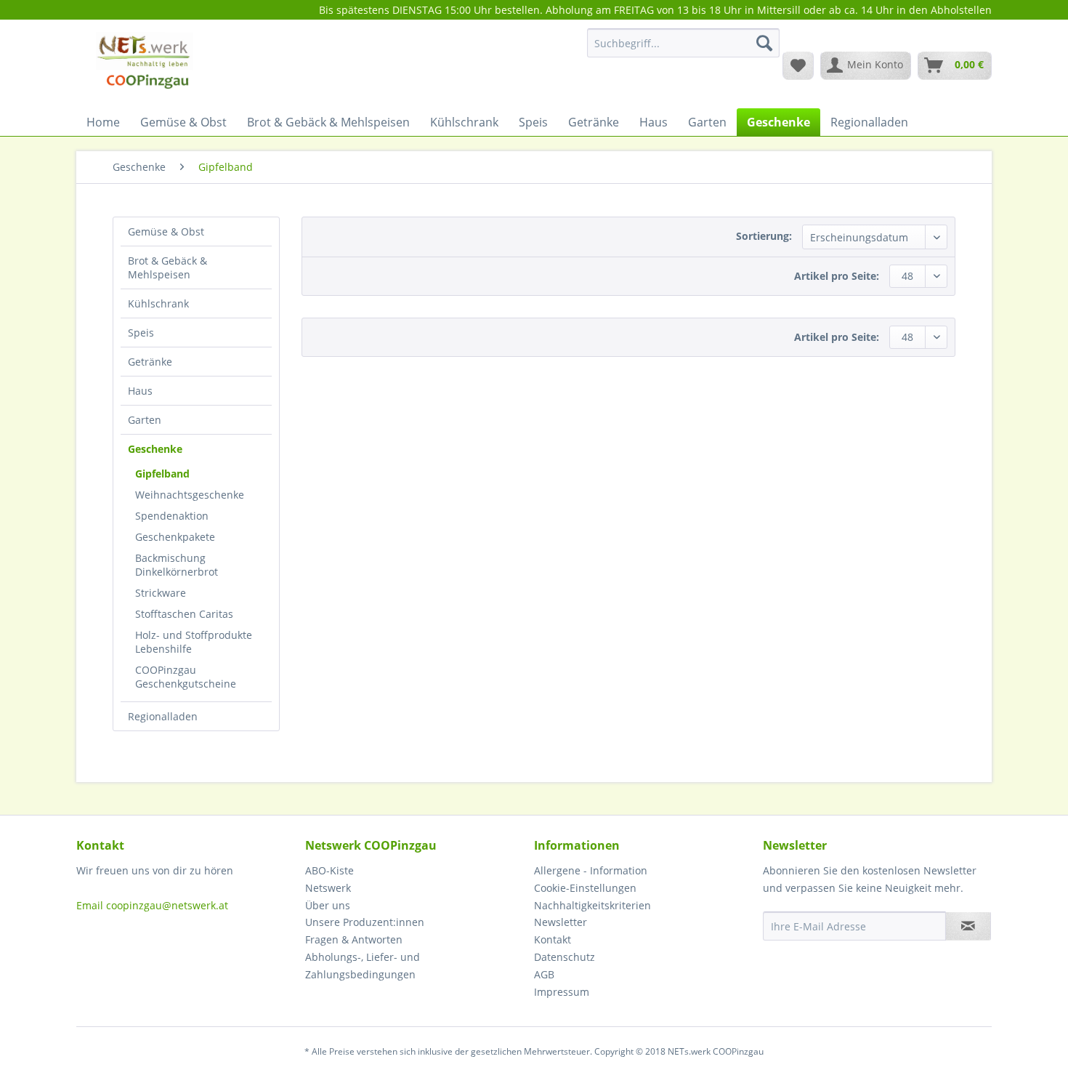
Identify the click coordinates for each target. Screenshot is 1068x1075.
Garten (144, 420)
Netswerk (328, 888)
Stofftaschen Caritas (184, 614)
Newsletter (560, 922)
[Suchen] (764, 42)
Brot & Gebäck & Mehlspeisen (167, 267)
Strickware (160, 593)
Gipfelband (162, 473)
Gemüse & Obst (166, 231)
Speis (141, 332)
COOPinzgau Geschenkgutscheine (185, 677)
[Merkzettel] (798, 65)
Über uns (327, 905)
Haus (140, 391)
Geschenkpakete (175, 537)
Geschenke (155, 449)
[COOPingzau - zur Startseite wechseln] (144, 64)
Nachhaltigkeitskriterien (592, 905)
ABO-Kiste (329, 870)
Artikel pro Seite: (836, 276)
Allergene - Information (590, 870)
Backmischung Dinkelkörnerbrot (176, 565)
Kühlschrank (158, 303)
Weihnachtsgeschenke (189, 495)
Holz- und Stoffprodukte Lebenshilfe (193, 642)
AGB (544, 974)
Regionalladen (163, 716)
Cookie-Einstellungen (585, 888)
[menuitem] (683, 49)
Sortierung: (764, 236)
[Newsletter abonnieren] (968, 926)
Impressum (561, 992)
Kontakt (552, 939)
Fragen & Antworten (353, 939)
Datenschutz (564, 957)
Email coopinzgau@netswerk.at (152, 905)
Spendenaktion (172, 516)
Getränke (150, 362)
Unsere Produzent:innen (364, 922)
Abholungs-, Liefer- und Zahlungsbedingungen (362, 965)
